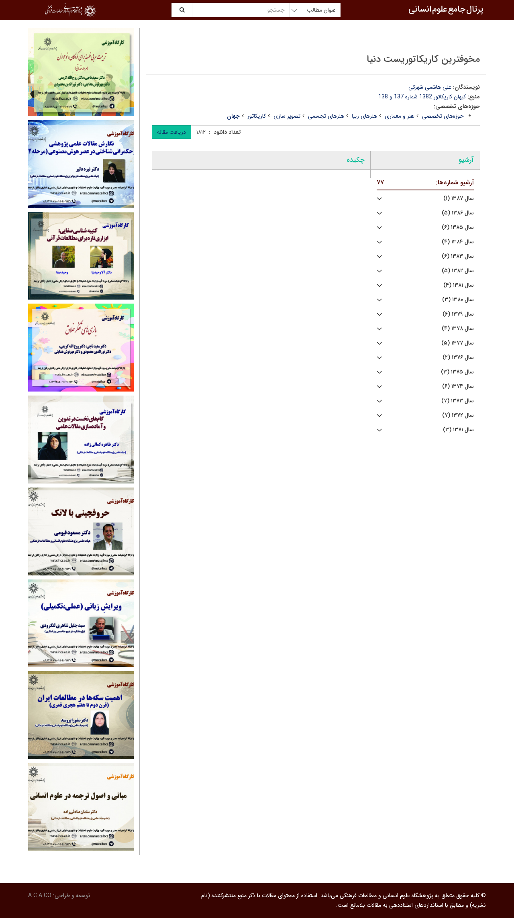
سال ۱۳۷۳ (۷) (457, 401)
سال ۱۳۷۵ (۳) (457, 372)
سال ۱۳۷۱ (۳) (458, 430)
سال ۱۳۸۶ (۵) (458, 213)
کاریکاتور (256, 116)
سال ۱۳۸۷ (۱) (458, 198)
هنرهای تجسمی (326, 116)
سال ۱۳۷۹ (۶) (458, 314)
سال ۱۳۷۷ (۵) (457, 343)
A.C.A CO (39, 895)
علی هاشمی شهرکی (429, 87)
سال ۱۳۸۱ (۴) (458, 285)
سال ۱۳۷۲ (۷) (458, 415)
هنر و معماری (399, 116)
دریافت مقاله (171, 132)
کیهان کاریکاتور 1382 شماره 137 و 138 (422, 96)
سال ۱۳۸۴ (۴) (458, 242)
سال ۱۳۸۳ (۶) (458, 256)
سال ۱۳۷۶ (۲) (458, 357)
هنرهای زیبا (364, 116)
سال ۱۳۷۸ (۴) (458, 328)
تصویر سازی (286, 116)
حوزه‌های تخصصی (443, 116)
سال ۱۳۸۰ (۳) (458, 300)
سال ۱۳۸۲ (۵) (458, 271)
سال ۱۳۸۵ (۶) (458, 227)
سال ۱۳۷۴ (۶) (458, 386)
